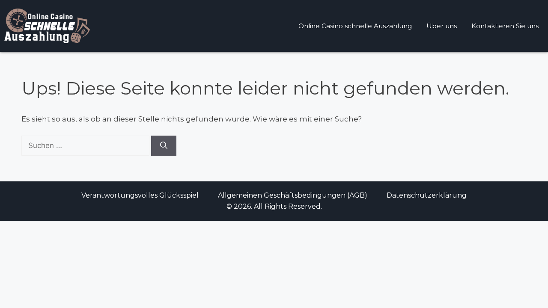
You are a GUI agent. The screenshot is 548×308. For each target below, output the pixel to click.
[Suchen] (163, 146)
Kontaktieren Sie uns (505, 26)
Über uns (441, 26)
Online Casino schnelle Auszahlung (355, 26)
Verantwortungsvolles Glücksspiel (140, 195)
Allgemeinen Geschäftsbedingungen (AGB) (292, 195)
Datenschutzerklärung (427, 195)
